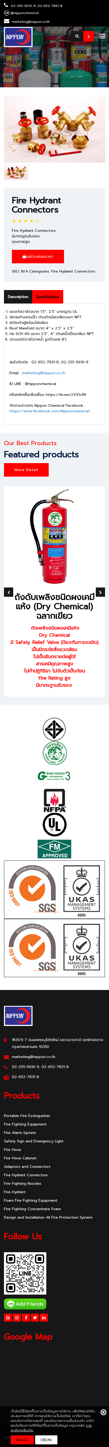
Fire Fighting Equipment (25, 1124)
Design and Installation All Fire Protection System (48, 1217)
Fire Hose (12, 1149)
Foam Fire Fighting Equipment (30, 1200)
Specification (47, 297)
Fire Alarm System (20, 1133)
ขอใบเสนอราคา (39, 256)
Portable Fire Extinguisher (27, 1116)
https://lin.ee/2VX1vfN (66, 394)
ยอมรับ (22, 1440)
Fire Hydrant (15, 1192)
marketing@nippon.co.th (43, 373)
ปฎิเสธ (46, 1440)
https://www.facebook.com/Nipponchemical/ (50, 411)
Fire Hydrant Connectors (36, 205)
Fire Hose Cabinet (20, 1158)
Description (18, 297)
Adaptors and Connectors (27, 1166)
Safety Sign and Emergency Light (33, 1141)
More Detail (26, 470)
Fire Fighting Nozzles (22, 1183)
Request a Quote (88, 36)
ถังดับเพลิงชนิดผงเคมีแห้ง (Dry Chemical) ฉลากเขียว (55, 606)
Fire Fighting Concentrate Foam (32, 1209)
